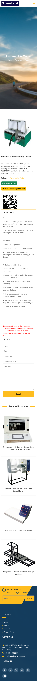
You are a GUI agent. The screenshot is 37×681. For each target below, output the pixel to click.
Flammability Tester (18, 56)
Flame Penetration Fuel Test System (18, 530)
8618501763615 (10, 183)
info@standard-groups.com (14, 189)
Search (29, 598)
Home (10, 60)
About (6, 626)
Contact (7, 629)
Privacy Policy (9, 632)
